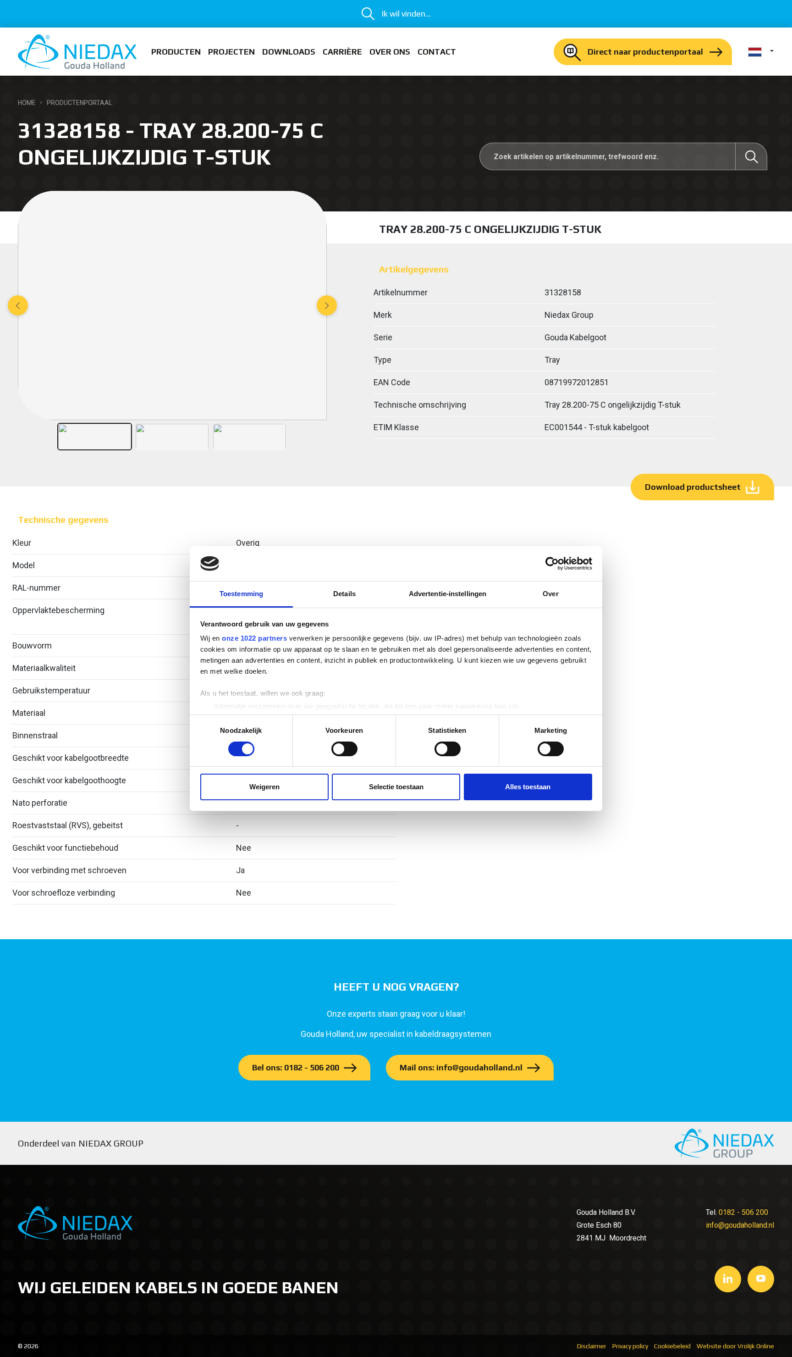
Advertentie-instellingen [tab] (447, 594)
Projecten (231, 51)
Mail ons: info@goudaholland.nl (461, 1067)
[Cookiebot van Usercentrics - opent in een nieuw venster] (552, 563)
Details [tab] (344, 594)
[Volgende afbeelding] (327, 305)
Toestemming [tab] (241, 594)
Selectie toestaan (396, 787)
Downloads (288, 51)
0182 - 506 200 (743, 1212)
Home (27, 102)
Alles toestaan (527, 787)
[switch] (344, 749)
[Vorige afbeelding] (18, 305)
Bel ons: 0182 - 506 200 (295, 1067)
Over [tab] (550, 594)
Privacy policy (630, 1346)
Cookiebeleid (672, 1346)
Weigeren (264, 787)
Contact (437, 51)
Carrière (342, 51)
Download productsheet (693, 487)
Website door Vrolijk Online (735, 1346)
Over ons (389, 51)
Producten (176, 51)
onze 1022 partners (254, 638)
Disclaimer (591, 1346)
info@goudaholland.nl (740, 1225)
